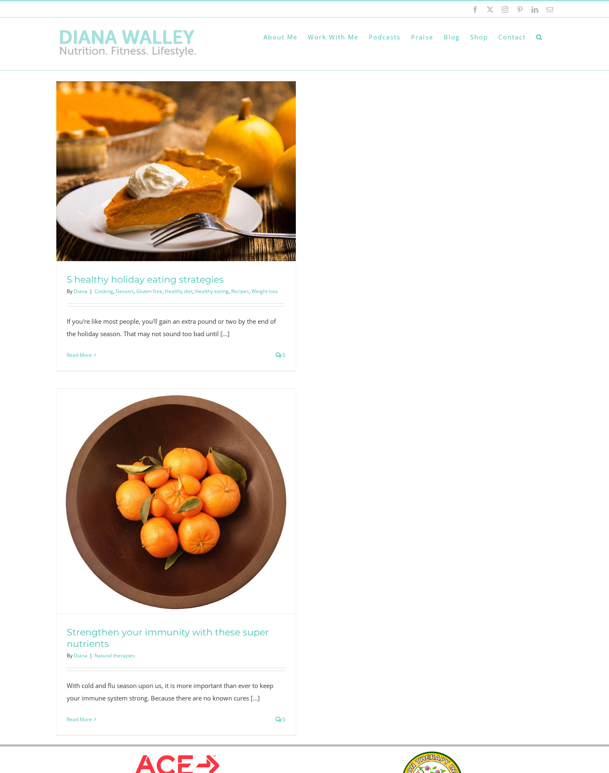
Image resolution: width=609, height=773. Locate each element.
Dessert (125, 291)
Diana (80, 291)
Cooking (103, 291)
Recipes (240, 291)
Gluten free (149, 291)
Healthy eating (212, 291)
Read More (79, 355)
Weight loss (264, 291)
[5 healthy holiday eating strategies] (176, 171)
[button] (539, 37)
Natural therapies (114, 655)
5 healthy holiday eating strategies (145, 279)
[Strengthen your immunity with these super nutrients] (176, 501)
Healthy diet (179, 291)
